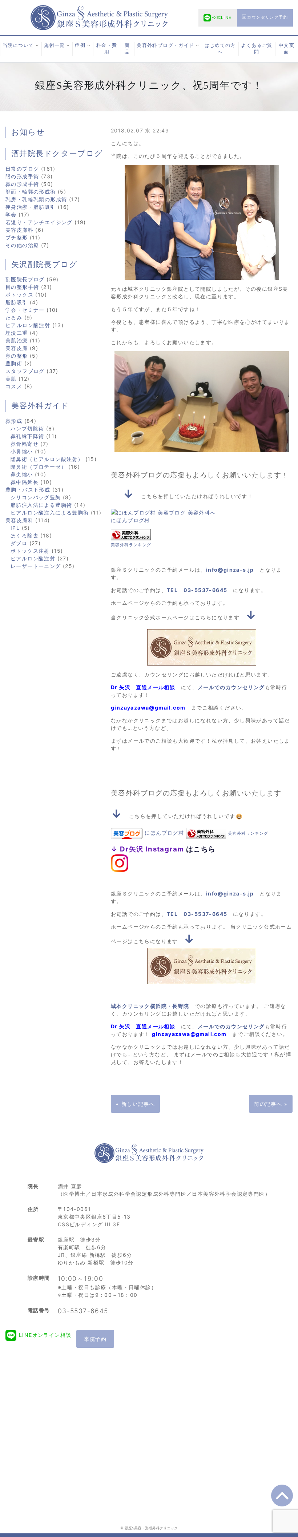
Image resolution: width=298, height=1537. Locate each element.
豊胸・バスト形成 (27, 489)
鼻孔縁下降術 (27, 436)
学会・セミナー (25, 310)
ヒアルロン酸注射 (27, 325)
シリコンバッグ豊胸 (36, 497)
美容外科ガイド (40, 405)
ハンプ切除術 (27, 428)
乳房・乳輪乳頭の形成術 (36, 199)
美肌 (11, 379)
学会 (11, 214)
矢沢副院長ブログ (44, 264)
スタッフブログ (25, 371)
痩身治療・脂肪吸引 (30, 207)
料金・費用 (106, 49)
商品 (127, 49)
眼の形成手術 (22, 176)
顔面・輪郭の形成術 (30, 191)
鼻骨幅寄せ (25, 444)
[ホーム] (99, 17)
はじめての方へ (220, 49)
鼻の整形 (16, 356)
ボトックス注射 (30, 551)
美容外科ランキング (131, 544)
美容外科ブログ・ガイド (165, 45)
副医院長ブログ (25, 279)
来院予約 (95, 1339)
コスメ (13, 386)
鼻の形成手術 (22, 184)
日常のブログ (22, 169)
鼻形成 (13, 421)
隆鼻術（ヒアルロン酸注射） (47, 459)
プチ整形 (16, 237)
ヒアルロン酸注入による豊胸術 (50, 512)
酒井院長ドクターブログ (57, 153)
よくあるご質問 (256, 49)
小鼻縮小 (22, 451)
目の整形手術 (22, 287)
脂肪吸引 (16, 302)
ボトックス (19, 294)
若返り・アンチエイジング (39, 222)
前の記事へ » (270, 1104)
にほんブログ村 (130, 520)
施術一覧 (54, 45)
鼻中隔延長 (25, 482)
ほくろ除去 (25, 535)
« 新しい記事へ (135, 1104)
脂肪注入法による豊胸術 (41, 505)
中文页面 (286, 49)
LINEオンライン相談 (45, 1335)
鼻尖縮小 (22, 474)
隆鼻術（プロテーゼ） (39, 467)
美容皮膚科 (19, 230)
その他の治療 (22, 245)
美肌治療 (16, 340)
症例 (80, 45)
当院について (18, 45)
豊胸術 (13, 363)
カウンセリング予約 (267, 17)
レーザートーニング (36, 566)
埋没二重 (16, 333)
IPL (15, 528)
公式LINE (221, 17)
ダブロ (19, 543)
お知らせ (28, 132)
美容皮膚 (16, 348)
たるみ (13, 317)
